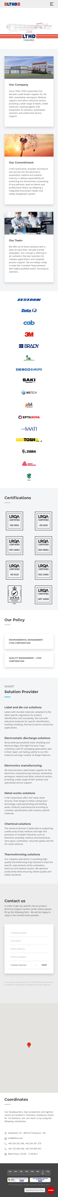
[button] (29, 1045)
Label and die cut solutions (23, 707)
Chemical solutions (17, 824)
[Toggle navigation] (52, 4)
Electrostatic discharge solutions (27, 738)
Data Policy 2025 (43, 1185)
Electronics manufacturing (23, 765)
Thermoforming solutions (22, 854)
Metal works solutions (19, 793)
